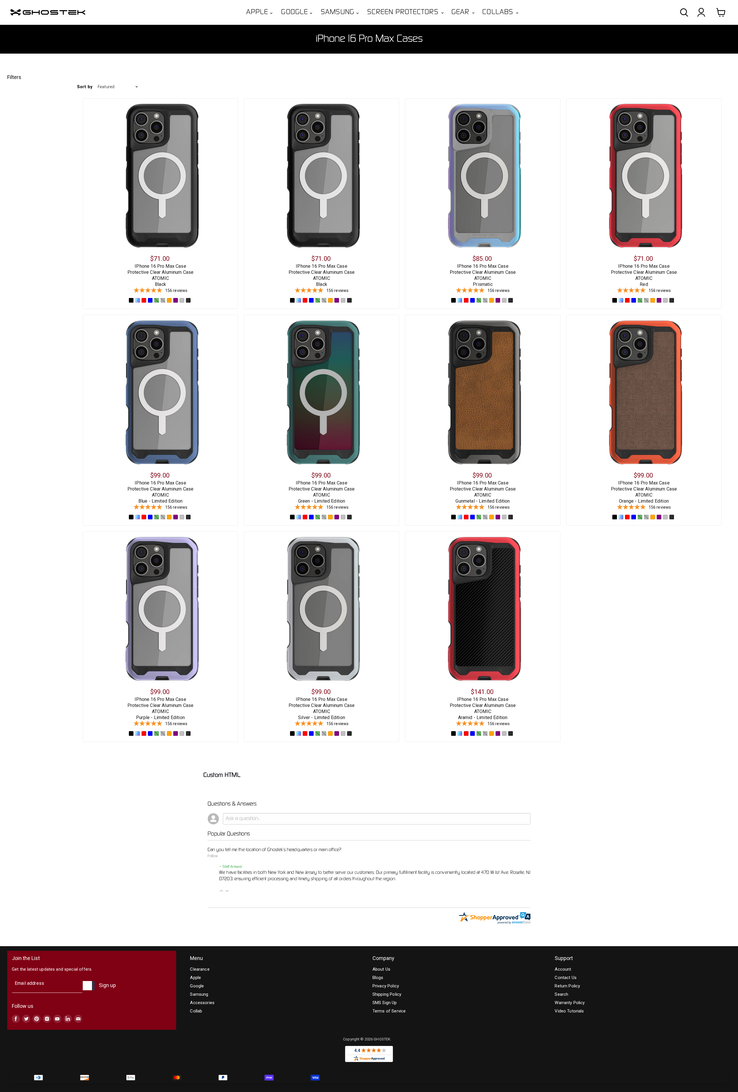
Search (561, 994)
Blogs (377, 977)
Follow (213, 856)
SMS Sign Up (384, 1002)
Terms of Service (389, 1011)
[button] (221, 891)
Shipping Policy (386, 994)
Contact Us (566, 977)
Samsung (338, 12)
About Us (381, 969)
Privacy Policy (385, 986)
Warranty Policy (570, 1002)
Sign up (107, 985)
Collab (196, 1011)
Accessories (202, 1002)
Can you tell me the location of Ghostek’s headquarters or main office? (274, 850)
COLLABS (498, 12)
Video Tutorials (569, 1011)
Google (295, 12)
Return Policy (567, 986)
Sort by (85, 86)
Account (563, 969)
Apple (258, 12)
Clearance (199, 969)
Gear (461, 12)
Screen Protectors (403, 12)
